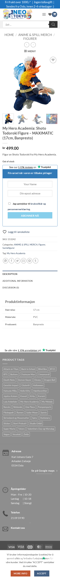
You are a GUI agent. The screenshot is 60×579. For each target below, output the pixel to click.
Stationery (45, 418)
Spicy (34, 418)
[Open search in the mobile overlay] (30, 24)
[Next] (52, 83)
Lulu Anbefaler (10, 401)
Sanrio (44, 412)
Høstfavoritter (40, 390)
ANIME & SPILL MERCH (35, 35)
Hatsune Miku (10, 390)
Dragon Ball (49, 380)
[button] (44, 14)
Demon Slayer (24, 380)
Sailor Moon (32, 412)
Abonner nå (30, 215)
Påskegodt (9, 412)
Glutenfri (26, 385)
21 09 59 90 (17, 517)
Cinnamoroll (44, 374)
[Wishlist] (50, 14)
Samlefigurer (8, 248)
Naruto (7, 407)
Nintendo (17, 407)
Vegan (7, 434)
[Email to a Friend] (23, 260)
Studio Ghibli (36, 423)
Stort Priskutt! (20, 423)
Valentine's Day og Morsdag (41, 428)
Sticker (7, 423)
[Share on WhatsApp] (5, 260)
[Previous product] (33, 44)
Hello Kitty (25, 390)
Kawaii (23, 396)
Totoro (21, 428)
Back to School (28, 369)
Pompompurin (44, 407)
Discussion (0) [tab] (10, 287)
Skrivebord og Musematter (16, 418)
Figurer (30, 38)
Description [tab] (9, 274)
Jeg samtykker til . (27, 206)
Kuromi (41, 396)
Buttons (14, 374)
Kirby (32, 396)
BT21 (52, 369)
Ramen (20, 412)
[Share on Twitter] (17, 260)
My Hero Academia (16, 253)
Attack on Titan (11, 369)
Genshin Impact (11, 385)
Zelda (26, 434)
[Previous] (8, 83)
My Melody (47, 401)
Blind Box (42, 369)
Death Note (9, 380)
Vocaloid (16, 434)
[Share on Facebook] (11, 260)
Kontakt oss (18, 527)
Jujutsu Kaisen (10, 396)
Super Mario (9, 428)
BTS (5, 374)
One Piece (30, 407)
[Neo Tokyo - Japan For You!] (21, 14)
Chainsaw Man (28, 374)
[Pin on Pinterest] (29, 260)
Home (9, 35)
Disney (37, 380)
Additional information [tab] (17, 281)
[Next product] (26, 44)
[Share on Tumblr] (35, 260)
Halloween (38, 385)
